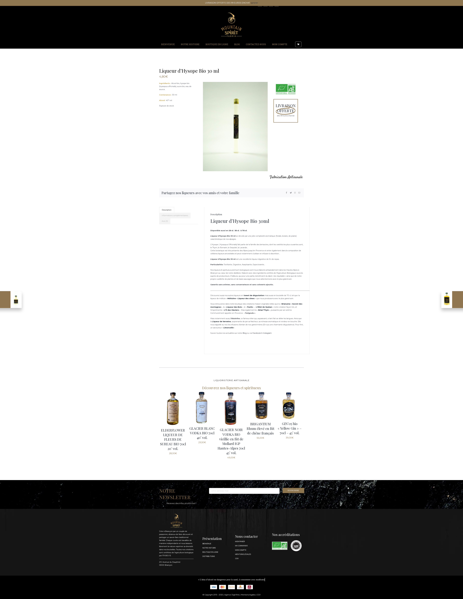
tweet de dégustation (254, 295)
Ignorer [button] (254, 3)
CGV (259, 595)
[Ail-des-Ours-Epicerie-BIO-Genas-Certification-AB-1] (279, 542)
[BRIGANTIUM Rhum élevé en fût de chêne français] (260, 405)
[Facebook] (286, 193)
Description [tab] (166, 210)
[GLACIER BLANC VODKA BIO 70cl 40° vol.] (202, 408)
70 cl (244, 230)
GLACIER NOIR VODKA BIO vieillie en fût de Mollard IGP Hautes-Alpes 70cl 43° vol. (231, 441)
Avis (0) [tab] (165, 221)
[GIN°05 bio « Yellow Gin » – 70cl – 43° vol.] (289, 405)
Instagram (267, 333)
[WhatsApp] (295, 193)
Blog (245, 333)
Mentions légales (248, 595)
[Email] (299, 193)
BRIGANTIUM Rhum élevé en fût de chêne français (260, 428)
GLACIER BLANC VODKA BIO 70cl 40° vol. (202, 433)
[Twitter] (291, 193)
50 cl (237, 230)
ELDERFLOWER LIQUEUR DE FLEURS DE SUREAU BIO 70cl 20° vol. (173, 439)
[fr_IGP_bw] (296, 539)
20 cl (231, 230)
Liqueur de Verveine (221, 321)
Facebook (256, 333)
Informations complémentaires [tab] (175, 215)
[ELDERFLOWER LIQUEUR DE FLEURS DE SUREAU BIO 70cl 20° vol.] (173, 408)
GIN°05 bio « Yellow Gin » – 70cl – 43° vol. (290, 428)
